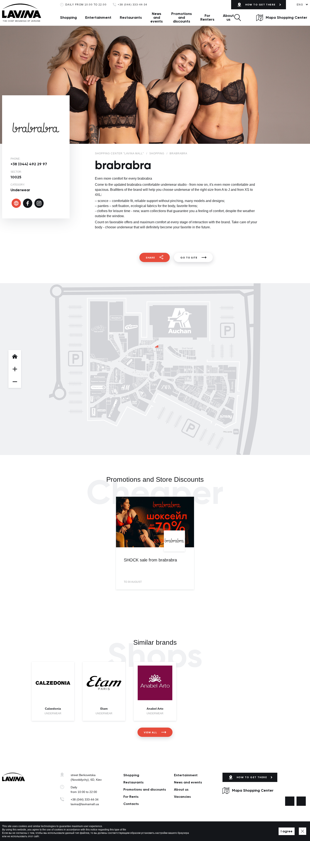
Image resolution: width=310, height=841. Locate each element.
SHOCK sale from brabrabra (150, 560)
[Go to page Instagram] (301, 801)
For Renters (207, 17)
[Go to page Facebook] (289, 801)
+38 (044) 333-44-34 (132, 4)
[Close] (302, 831)
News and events (156, 17)
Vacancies (182, 797)
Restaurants (131, 17)
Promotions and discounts (181, 17)
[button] (237, 17)
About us (228, 17)
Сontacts (131, 804)
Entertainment (98, 17)
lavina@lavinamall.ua (85, 804)
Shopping (68, 17)
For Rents (131, 797)
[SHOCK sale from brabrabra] (155, 522)
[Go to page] (16, 203)
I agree (286, 831)
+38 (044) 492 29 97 (29, 164)
